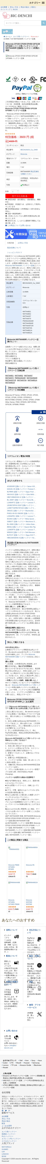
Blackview (37, 1065)
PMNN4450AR (20, 378)
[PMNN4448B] (14, 890)
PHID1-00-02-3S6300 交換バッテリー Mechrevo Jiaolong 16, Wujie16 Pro (23, 513)
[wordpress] (2, 1111)
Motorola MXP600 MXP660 (29, 902)
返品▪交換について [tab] (14, 248)
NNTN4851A (32, 380)
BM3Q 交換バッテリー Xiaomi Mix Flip (21, 527)
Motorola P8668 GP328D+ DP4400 (13, 867)
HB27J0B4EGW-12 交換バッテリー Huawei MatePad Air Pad (23, 497)
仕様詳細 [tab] (10, 243)
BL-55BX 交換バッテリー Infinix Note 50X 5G (23, 524)
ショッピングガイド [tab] (14, 252)
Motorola (34, 36)
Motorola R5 (30, 865)
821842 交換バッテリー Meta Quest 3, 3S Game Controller (23, 519)
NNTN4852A (10, 383)
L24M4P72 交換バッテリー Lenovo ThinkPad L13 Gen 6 (23, 502)
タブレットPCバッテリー (11, 1139)
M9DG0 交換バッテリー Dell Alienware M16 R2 (23, 532)
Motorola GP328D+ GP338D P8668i (13, 902)
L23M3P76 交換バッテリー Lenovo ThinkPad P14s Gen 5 (23, 530)
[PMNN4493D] (14, 855)
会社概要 (4, 7)
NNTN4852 (19, 376)
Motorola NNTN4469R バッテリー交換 (19, 265)
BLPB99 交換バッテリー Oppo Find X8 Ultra (23, 492)
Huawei (26, 1063)
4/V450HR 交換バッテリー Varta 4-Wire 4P (23, 486)
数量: (7, 191)
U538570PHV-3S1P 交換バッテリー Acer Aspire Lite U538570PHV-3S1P (23, 505)
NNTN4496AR (32, 378)
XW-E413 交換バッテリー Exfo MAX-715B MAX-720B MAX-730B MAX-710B (23, 494)
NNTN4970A (22, 380)
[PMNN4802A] (32, 890)
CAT (3, 1152)
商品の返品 (25, 7)
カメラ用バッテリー (20, 36)
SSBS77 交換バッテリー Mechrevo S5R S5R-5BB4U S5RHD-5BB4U (23, 521)
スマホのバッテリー (9, 1141)
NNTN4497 (28, 376)
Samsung (35, 1063)
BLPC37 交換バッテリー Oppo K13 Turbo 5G (23, 535)
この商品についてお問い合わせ (19, 225)
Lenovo (5, 1065)
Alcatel (5, 1067)
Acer (27, 1060)
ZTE (11, 1063)
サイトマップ (5, 9)
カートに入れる (19, 196)
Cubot (5, 1063)
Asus (40, 1060)
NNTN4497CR (10, 380)
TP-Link (14, 1065)
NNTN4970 (9, 378)
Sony (33, 1060)
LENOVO (5, 1154)
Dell (21, 1060)
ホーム (7, 36)
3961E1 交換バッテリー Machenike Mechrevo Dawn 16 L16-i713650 (23, 511)
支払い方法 (14, 7)
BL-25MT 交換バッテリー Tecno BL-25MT (22, 500)
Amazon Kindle (25, 1065)
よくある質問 (7, 1126)
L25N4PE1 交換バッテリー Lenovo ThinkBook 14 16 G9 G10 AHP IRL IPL (23, 516)
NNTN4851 (9, 376)
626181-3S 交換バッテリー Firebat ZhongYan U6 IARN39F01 (23, 489)
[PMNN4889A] (32, 855)
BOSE (4, 1156)
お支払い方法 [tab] (23, 243)
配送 (33, 7)
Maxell (18, 1063)
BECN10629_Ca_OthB (29, 150)
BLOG (15, 9)
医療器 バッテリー (8, 1134)
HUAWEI (5, 1149)
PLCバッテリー (7, 1136)
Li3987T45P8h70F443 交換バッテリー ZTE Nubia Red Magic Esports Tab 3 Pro (23, 508)
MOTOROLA (6, 1147)
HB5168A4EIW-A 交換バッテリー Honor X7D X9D (23, 538)
